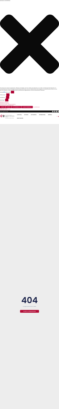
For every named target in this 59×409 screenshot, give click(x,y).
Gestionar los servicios (4, 103)
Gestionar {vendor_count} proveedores (8, 104)
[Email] (58, 111)
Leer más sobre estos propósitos (6, 105)
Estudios (26, 114)
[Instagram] (56, 111)
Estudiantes (33, 114)
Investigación (20, 118)
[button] (29, 44)
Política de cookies (3, 108)
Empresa (50, 114)
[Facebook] (52, 111)
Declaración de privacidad (5, 109)
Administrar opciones (4, 101)
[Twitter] (54, 111)
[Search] (57, 116)
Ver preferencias (36, 107)
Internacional (42, 114)
